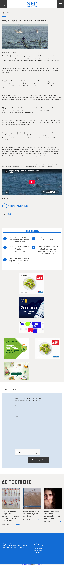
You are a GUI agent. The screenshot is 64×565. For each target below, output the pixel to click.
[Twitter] (10, 215)
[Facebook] (8, 215)
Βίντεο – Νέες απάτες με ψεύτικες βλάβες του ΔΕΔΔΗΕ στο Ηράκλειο (19, 238)
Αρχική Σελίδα (38, 549)
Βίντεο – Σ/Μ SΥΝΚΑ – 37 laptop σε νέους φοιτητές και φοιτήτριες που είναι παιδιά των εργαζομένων (19, 260)
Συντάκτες (37, 553)
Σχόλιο (17, 428)
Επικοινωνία (38, 551)
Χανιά (7, 13)
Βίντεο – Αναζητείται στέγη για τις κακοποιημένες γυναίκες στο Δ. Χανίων (19, 248)
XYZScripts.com (39, 564)
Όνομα (17, 406)
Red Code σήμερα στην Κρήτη (47, 238)
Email (17, 417)
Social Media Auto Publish (26, 564)
